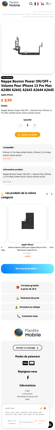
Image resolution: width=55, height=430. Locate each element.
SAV (27, 399)
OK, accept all (40, 422)
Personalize (26, 422)
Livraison (27, 394)
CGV (27, 391)
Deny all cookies (12, 422)
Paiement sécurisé (27, 397)
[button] (27, 134)
